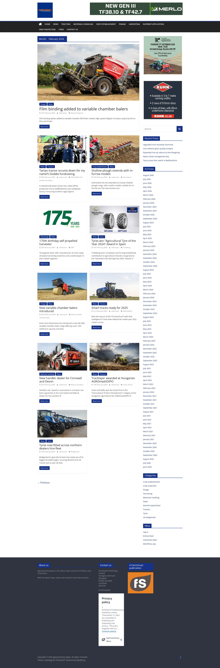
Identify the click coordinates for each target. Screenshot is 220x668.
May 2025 (147, 234)
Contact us (72, 29)
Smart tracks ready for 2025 (110, 308)
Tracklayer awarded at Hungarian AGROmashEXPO (113, 379)
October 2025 (149, 214)
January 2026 (148, 203)
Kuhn (73, 314)
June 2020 (147, 467)
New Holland (127, 311)
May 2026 (147, 187)
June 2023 (147, 325)
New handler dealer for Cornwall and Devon (60, 379)
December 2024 (149, 254)
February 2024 (149, 293)
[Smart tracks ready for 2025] (114, 274)
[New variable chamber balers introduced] (62, 274)
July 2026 (147, 179)
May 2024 (147, 281)
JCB (72, 177)
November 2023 (150, 305)
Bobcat (73, 385)
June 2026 (147, 183)
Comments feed (150, 540)
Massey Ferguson (77, 113)
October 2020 (149, 451)
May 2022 (147, 376)
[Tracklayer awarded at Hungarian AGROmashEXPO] (114, 344)
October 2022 (149, 356)
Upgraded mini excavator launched (158, 144)
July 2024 (147, 274)
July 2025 (147, 226)
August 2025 (148, 222)
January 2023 (148, 345)
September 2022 (150, 360)
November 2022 (150, 352)
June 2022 (147, 372)
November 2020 (150, 447)
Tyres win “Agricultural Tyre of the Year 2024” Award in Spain (114, 242)
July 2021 (147, 415)
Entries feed (148, 536)
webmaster (63, 113)
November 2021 (150, 400)
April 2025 (147, 238)
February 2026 (149, 199)
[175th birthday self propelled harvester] (62, 207)
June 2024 (147, 278)
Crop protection (47, 29)
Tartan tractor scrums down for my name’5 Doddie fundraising (62, 172)
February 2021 (149, 435)
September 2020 (150, 455)
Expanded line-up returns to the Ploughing (161, 152)
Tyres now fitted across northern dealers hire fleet (60, 446)
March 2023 (148, 337)
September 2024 (150, 266)
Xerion (130, 385)
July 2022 (147, 368)
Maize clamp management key (156, 156)
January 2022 (148, 392)
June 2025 (147, 230)
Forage (122, 24)
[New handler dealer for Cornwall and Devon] (62, 344)
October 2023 (149, 309)
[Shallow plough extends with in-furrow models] (114, 137)
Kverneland (127, 177)
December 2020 (149, 443)
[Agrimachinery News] (40, 24)
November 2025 (150, 211)
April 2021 (147, 427)
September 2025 (150, 218)
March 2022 (148, 384)
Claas (125, 385)
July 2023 (147, 321)
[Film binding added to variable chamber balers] (88, 45)
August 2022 (148, 364)
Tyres (61, 29)
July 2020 (147, 463)
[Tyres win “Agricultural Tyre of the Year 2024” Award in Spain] (114, 207)
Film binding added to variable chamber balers (83, 109)
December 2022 (149, 348)
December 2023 (149, 301)
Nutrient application (153, 24)
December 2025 (149, 207)
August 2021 (148, 412)
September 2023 (150, 313)
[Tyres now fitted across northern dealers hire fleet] (62, 411)
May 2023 (147, 329)
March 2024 (148, 289)
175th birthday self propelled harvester (58, 242)
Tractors (65, 24)
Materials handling (83, 24)
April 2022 (147, 380)
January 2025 (148, 250)
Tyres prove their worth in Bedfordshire (160, 160)
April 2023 (147, 333)
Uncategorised (149, 517)
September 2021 (150, 408)
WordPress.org (149, 544)
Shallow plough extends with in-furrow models (112, 172)
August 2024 (148, 270)
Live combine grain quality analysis (158, 148)
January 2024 (148, 297)
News (55, 24)
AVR (72, 247)
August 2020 (148, 459)
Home (47, 24)
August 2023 (148, 317)
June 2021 (147, 419)
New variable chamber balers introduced (58, 309)
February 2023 (149, 341)
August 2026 (148, 175)
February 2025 (149, 246)
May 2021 (147, 423)
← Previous (43, 482)
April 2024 (147, 285)
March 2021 (148, 431)
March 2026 (148, 195)
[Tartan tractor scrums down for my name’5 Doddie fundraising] (62, 137)
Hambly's (80, 385)
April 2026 (147, 191)
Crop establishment (106, 24)
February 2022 (149, 388)
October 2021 (149, 404)
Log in (145, 532)
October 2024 (149, 262)
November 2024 (150, 258)
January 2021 (148, 439)
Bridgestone (75, 452)
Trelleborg (126, 247)
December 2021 (149, 396)
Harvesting (134, 24)
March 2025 (148, 242)
